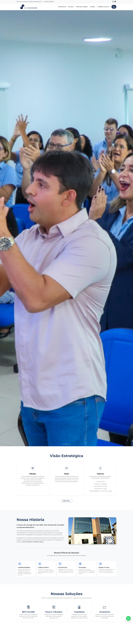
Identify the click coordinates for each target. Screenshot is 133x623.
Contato (92, 6)
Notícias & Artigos (82, 6)
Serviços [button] (71, 6)
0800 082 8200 (49, 1)
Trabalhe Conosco (103, 6)
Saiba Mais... (67, 501)
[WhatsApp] (128, 618)
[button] (113, 7)
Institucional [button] (62, 6)
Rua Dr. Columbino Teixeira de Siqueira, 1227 (30, 1)
